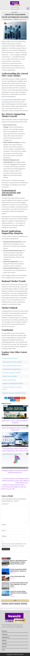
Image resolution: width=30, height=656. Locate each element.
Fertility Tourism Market (10, 376)
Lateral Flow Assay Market (12, 99)
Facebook (11, 398)
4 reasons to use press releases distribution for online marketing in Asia (18, 593)
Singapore (11, 603)
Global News (5, 637)
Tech (3, 650)
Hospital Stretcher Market (11, 358)
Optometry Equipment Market (12, 373)
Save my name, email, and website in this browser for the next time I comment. (14, 545)
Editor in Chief (8, 19)
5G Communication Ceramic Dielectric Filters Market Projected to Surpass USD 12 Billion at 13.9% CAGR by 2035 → (15, 480)
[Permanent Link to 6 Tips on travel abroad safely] (5, 578)
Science (4, 647)
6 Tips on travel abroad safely (17, 576)
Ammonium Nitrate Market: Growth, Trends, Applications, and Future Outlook (19, 584)
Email (4, 530)
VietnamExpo (17, 603)
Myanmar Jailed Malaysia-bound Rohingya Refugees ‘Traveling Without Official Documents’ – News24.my (14, 563)
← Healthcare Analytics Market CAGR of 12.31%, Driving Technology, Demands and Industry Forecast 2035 (13, 487)
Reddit (24, 398)
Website (4, 536)
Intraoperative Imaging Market (12, 369)
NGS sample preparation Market (13, 365)
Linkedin (13, 400)
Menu (16, 8)
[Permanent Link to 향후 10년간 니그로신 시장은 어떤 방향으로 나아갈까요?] (15, 412)
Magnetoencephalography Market (13, 383)
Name (4, 524)
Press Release (5, 603)
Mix (18, 400)
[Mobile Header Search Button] (28, 8)
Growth (4, 640)
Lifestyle (4, 643)
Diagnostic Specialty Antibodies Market (15, 393)
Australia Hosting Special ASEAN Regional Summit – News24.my (18, 570)
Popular (4, 558)
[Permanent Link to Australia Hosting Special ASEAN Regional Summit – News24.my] (5, 572)
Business (15, 12)
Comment (5, 504)
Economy (4, 634)
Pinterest (18, 398)
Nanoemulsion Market (10, 380)
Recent (8, 558)
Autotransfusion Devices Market (13, 362)
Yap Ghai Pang (24, 603)
